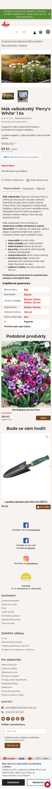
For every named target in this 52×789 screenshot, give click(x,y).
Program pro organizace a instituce (17, 649)
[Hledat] (16, 32)
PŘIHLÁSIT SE (12, 745)
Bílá (26, 289)
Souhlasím (13, 782)
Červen (37, 302)
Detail (43, 418)
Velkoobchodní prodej (11, 642)
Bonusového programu (28, 157)
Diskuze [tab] (40, 188)
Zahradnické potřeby (11, 619)
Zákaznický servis (9, 672)
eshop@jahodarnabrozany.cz (20, 707)
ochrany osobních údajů (14, 740)
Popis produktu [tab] (12, 188)
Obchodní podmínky (10, 691)
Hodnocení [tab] (28, 188)
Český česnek (7, 612)
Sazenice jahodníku (10, 600)
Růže (3, 608)
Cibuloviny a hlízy (9, 604)
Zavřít (6, 177)
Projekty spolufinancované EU (15, 646)
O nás (4, 638)
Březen (28, 299)
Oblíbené (24, 32)
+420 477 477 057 (14, 712)
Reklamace (6, 687)
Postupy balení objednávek (14, 680)
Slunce (27, 294)
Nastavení (38, 782)
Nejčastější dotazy (9, 683)
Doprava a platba (9, 668)
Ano (26, 317)
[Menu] (48, 31)
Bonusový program (10, 676)
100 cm (28, 312)
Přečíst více (7, 143)
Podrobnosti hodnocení (14, 122)
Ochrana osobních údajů (12, 695)
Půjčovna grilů (8, 623)
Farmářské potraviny (10, 616)
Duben (36, 299)
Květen (28, 302)
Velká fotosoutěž (9, 665)
